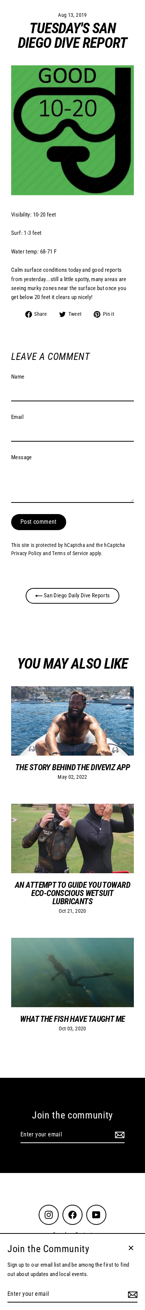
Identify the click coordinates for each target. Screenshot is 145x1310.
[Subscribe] (119, 1135)
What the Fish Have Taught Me (72, 1019)
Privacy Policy (26, 553)
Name (18, 376)
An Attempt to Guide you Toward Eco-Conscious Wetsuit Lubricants (72, 893)
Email (17, 417)
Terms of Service (70, 553)
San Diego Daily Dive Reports (76, 595)
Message (21, 457)
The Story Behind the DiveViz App (72, 767)
